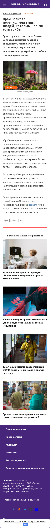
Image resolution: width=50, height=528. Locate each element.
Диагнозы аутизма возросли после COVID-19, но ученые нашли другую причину (23, 370)
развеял (33, 204)
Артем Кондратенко (12, 14)
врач (6, 220)
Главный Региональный (25, 3)
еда (21, 220)
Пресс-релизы (14, 436)
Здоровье (11, 87)
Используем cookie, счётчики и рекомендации (25, 521)
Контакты (11, 452)
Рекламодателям (16, 460)
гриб (14, 220)
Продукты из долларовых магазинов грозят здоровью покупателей (24, 415)
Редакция (11, 444)
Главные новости (16, 429)
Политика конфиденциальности (25, 468)
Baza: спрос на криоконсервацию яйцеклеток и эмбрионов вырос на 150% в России (23, 275)
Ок (25, 524)
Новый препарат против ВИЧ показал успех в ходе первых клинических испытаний (25, 322)
